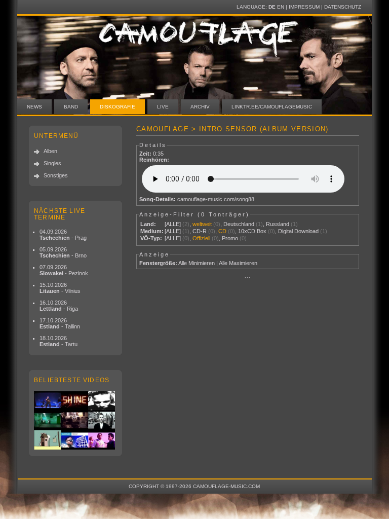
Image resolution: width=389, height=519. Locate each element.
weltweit (202, 224)
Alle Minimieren (196, 263)
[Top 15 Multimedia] (75, 420)
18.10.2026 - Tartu (58, 341)
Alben (50, 151)
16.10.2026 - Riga (59, 306)
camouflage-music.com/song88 (215, 199)
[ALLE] (173, 224)
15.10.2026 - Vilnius (60, 288)
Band (71, 106)
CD (222, 231)
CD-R (199, 231)
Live (163, 106)
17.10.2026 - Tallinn (60, 323)
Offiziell (201, 238)
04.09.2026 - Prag (63, 235)
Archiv (200, 106)
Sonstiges (56, 175)
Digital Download (298, 231)
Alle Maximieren (238, 263)
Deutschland (238, 224)
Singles (52, 163)
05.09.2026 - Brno (63, 252)
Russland (277, 224)
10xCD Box (252, 231)
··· (248, 278)
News (34, 106)
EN (280, 7)
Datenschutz (342, 7)
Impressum (304, 7)
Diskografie (117, 106)
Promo (230, 238)
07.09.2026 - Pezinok (64, 270)
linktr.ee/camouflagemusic (271, 106)
